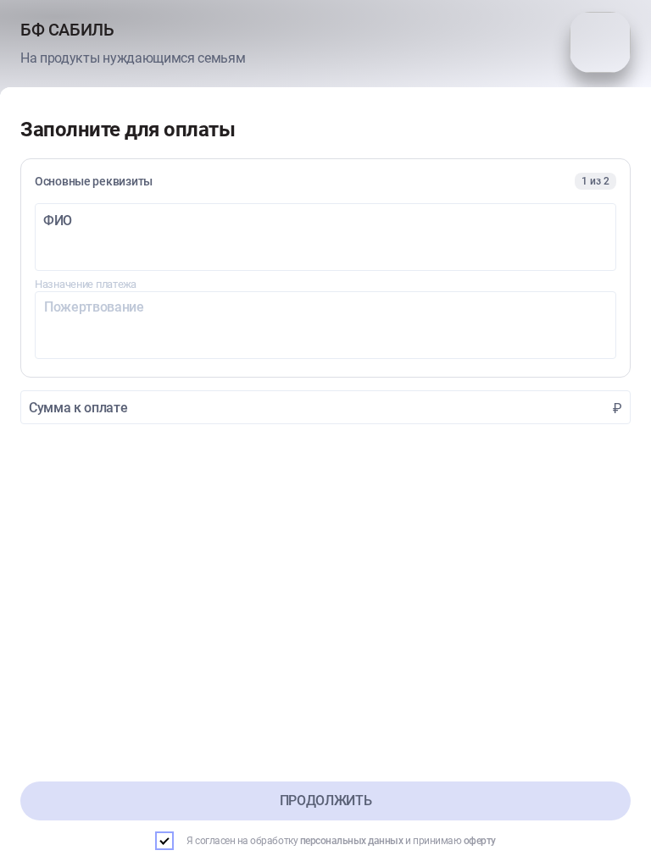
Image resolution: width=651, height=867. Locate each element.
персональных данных (351, 841)
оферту (480, 841)
